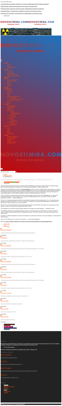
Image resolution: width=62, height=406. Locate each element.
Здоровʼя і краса (11, 105)
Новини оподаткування (12, 74)
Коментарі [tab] (6, 226)
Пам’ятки (9, 140)
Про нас (9, 64)
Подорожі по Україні (11, 137)
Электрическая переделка (8, 319)
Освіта (8, 95)
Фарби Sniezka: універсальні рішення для (11, 364)
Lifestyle (6, 104)
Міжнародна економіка (12, 79)
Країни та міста (10, 139)
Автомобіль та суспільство (13, 100)
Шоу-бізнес (9, 89)
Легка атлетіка (10, 133)
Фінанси (9, 83)
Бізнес (6, 78)
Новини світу (10, 72)
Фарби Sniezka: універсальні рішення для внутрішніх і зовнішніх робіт (19, 6)
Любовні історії (13, 123)
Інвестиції (9, 84)
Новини (6, 69)
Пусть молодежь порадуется (8, 311)
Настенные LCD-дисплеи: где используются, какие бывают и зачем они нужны (21, 13)
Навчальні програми (11, 97)
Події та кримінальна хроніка (13, 96)
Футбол (8, 128)
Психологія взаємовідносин (16, 99)
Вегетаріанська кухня (15, 113)
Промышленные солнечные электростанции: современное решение (19, 370)
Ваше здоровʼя (10, 110)
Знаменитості (10, 122)
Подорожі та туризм (11, 141)
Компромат (13, 117)
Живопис (12, 119)
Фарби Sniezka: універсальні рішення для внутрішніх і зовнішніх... (18, 240)
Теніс (8, 127)
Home (5, 174)
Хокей (8, 130)
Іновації (9, 86)
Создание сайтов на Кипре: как (9, 357)
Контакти (9, 68)
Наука (8, 93)
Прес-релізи (10, 70)
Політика (6, 77)
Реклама (9, 65)
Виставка (9, 118)
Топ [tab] (5, 225)
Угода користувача (11, 67)
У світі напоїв (13, 114)
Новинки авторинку (11, 106)
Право (8, 82)
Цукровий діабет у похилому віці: (9, 377)
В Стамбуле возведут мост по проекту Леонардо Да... (15, 295)
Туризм (6, 135)
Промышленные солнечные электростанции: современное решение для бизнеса (22, 8)
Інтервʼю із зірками (11, 124)
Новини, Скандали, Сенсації (13, 76)
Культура (9, 92)
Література (9, 91)
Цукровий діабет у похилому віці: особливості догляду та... (16, 256)
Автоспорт (9, 132)
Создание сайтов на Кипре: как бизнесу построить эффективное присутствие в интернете (25, 4)
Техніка (6, 87)
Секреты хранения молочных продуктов (11, 303)
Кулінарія (9, 109)
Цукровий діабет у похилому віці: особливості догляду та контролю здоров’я (21, 11)
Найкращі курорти (11, 142)
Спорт (5, 126)
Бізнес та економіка (11, 81)
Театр (8, 101)
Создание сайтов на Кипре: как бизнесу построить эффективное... (18, 232)
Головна (6, 63)
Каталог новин (10, 73)
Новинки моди (10, 108)
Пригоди (9, 102)
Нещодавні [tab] (7, 224)
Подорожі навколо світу (12, 136)
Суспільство (7, 88)
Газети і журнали (11, 115)
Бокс (8, 131)
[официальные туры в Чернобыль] (26, 35)
